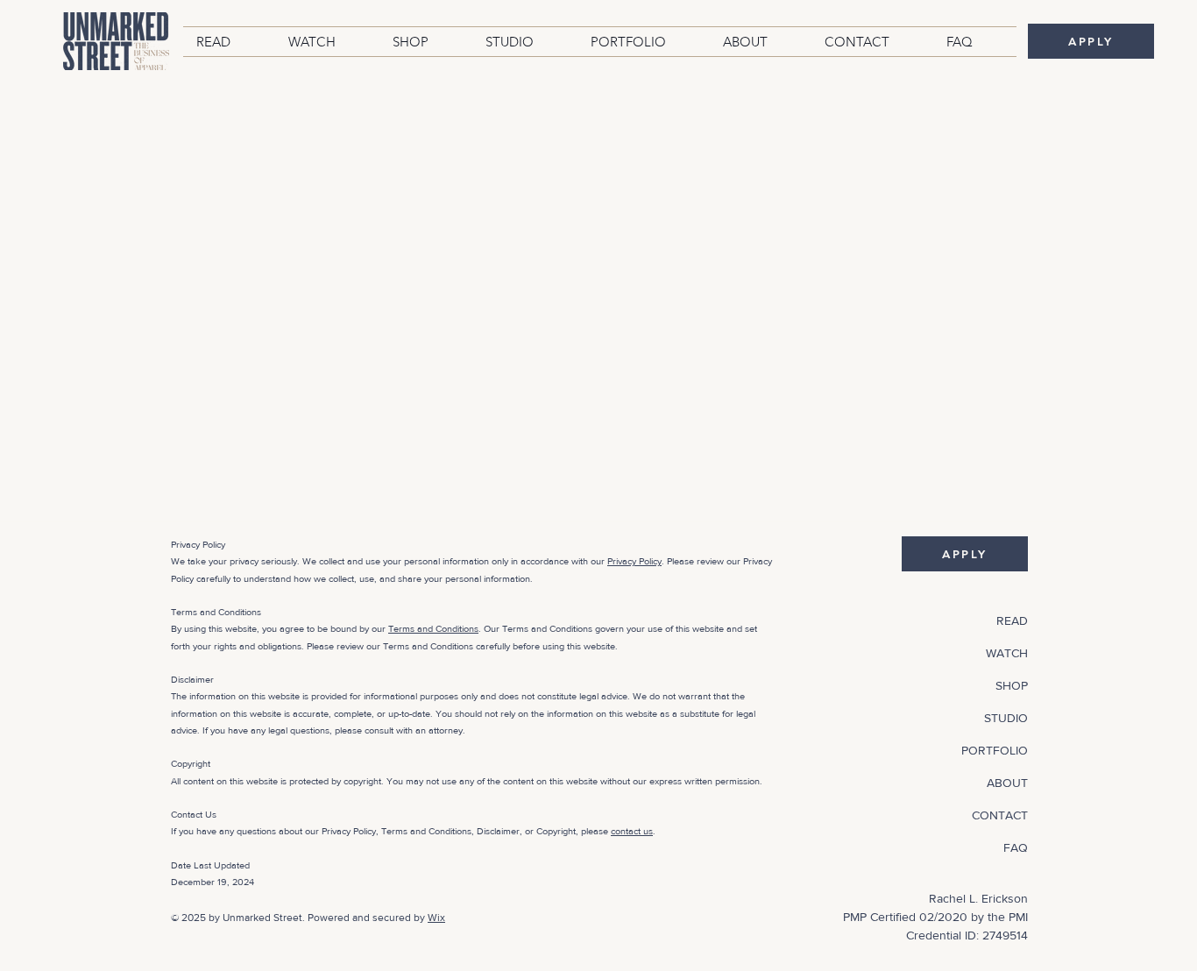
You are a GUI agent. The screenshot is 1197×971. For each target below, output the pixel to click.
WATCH (1007, 653)
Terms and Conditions (433, 628)
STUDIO (1006, 718)
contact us (632, 831)
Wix (436, 917)
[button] (229, 41)
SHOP (1011, 685)
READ (1012, 620)
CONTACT (1000, 815)
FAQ (1015, 847)
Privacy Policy (634, 561)
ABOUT (1007, 783)
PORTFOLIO (994, 750)
